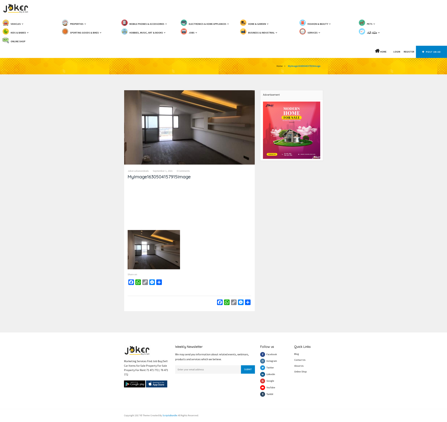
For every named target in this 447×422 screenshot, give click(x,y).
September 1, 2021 (163, 170)
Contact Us (300, 359)
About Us (299, 365)
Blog (296, 354)
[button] (390, 51)
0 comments (183, 170)
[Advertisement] (189, 205)
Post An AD (433, 51)
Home (383, 51)
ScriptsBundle (170, 415)
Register (409, 51)
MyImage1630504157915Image (304, 66)
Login (396, 51)
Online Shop (300, 371)
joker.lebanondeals (138, 170)
